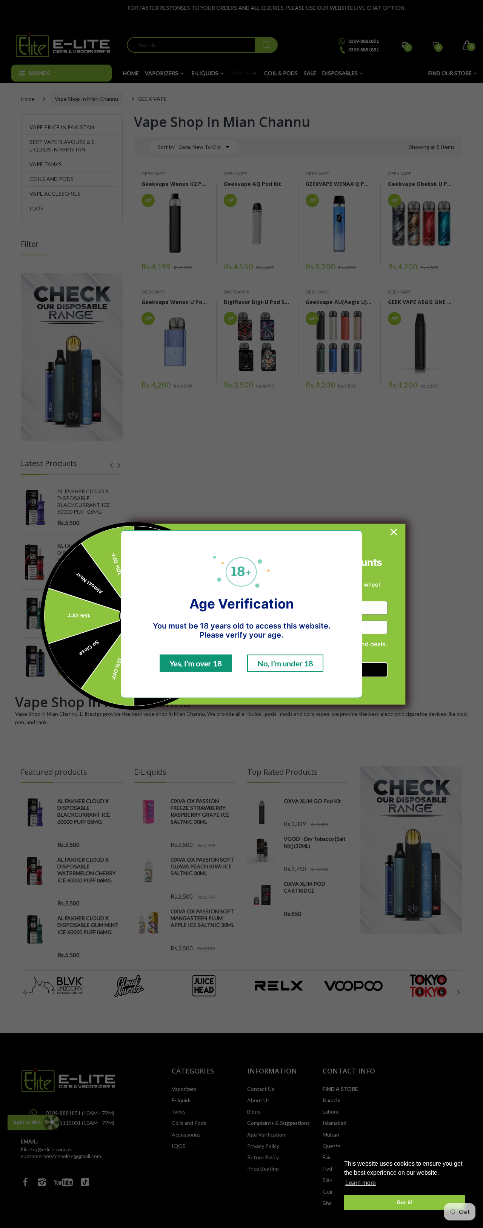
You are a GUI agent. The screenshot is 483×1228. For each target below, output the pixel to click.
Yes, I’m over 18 (196, 663)
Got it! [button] (405, 1202)
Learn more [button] (360, 1183)
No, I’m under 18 (285, 663)
